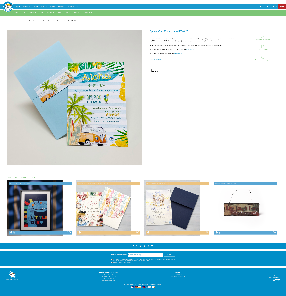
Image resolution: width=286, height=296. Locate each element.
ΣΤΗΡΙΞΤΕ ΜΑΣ (61, 6)
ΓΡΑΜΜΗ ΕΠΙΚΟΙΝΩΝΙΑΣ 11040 (108, 272)
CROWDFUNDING (70, 6)
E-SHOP (78, 6)
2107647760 (179, 275)
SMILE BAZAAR (50, 13)
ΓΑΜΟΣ (24, 13)
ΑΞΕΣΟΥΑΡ (60, 13)
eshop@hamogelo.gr (179, 276)
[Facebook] (133, 246)
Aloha (53, 21)
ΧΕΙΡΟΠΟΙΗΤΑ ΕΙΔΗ (33, 13)
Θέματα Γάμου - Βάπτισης (35, 21)
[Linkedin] (148, 246)
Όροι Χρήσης (145, 284)
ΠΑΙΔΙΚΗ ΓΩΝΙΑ (77, 13)
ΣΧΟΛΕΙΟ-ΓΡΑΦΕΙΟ (89, 13)
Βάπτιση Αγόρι (46, 21)
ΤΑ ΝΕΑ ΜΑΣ (52, 6)
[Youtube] (152, 246)
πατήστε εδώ (190, 49)
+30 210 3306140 (112, 276)
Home (25, 21)
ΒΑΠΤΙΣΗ (17, 13)
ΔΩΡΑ (42, 13)
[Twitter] (137, 246)
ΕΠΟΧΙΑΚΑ (68, 13)
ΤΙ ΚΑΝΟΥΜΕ (35, 6)
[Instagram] (141, 246)
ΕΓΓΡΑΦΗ (169, 254)
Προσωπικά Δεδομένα (155, 284)
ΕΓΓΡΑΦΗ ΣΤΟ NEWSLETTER (119, 255)
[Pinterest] (144, 246)
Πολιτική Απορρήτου (132, 260)
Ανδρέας (17, 7)
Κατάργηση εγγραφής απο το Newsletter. (122, 262)
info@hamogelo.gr (110, 280)
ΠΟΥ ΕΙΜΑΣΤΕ (44, 6)
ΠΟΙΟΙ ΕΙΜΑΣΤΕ (26, 6)
